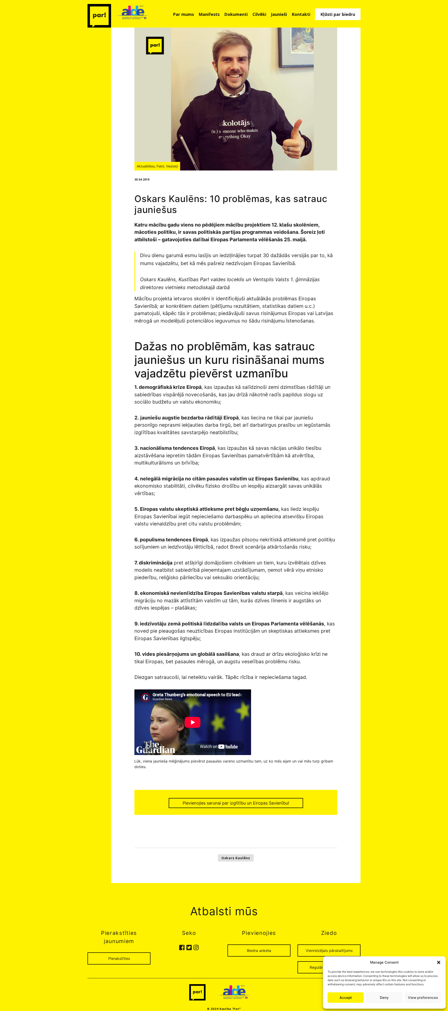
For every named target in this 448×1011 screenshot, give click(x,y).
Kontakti (301, 14)
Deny (384, 997)
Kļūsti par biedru (337, 14)
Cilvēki (259, 14)
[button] (438, 962)
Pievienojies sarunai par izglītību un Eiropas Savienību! (236, 803)
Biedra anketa (259, 950)
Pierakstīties (119, 958)
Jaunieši (279, 14)
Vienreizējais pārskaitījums (329, 950)
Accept (346, 997)
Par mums (183, 14)
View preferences (423, 997)
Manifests (209, 14)
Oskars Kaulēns (235, 858)
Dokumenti (236, 14)
